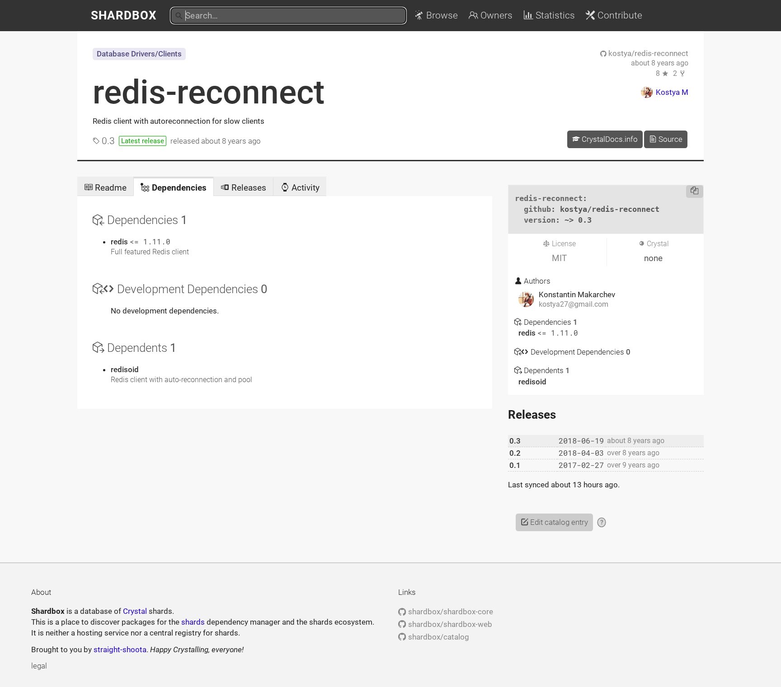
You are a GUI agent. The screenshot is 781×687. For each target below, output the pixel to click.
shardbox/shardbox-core (449, 611)
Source (669, 139)
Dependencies (178, 187)
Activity (304, 187)
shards (193, 621)
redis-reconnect (209, 92)
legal (39, 665)
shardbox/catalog (437, 636)
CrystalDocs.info (609, 139)
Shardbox (124, 15)
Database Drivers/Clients (139, 53)
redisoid (125, 369)
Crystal (135, 611)
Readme (110, 187)
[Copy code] (695, 191)
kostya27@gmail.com (573, 304)
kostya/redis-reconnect (647, 53)
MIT (559, 258)
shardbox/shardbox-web (449, 624)
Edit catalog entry (558, 522)
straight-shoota (120, 649)
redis (120, 241)
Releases (247, 187)
